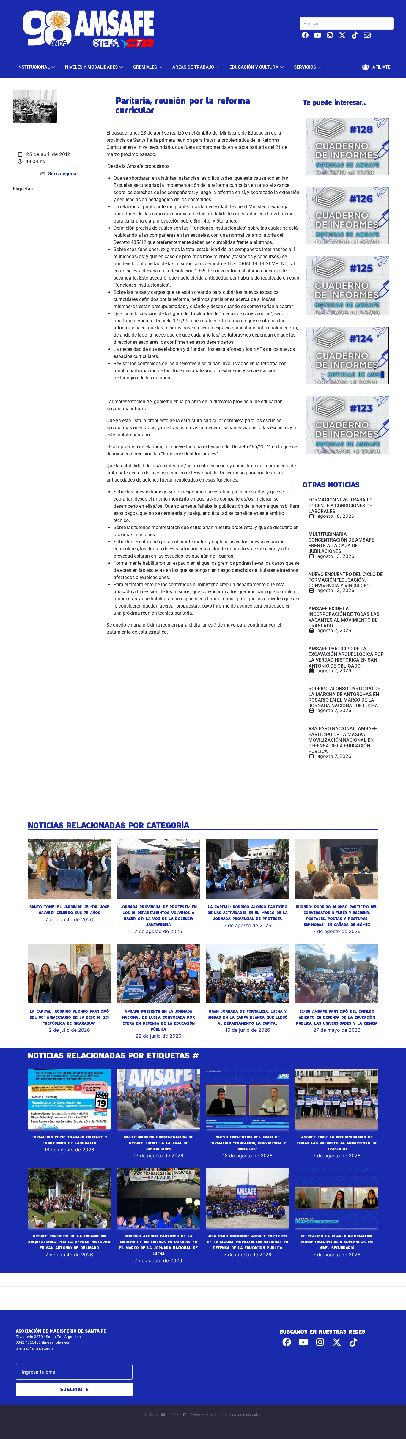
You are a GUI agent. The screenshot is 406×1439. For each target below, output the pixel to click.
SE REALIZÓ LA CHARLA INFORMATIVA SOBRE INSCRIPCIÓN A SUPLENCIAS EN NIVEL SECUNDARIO (336, 1241)
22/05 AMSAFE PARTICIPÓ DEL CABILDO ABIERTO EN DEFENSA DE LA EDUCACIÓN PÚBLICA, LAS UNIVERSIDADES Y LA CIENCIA (336, 1017)
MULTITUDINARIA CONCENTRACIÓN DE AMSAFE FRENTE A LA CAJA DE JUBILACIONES (158, 1142)
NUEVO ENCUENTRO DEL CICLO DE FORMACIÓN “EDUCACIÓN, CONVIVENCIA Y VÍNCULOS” (247, 1142)
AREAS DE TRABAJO (193, 67)
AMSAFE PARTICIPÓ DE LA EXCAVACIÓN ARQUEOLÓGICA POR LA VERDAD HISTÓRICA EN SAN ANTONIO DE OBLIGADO (69, 1241)
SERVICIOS (305, 67)
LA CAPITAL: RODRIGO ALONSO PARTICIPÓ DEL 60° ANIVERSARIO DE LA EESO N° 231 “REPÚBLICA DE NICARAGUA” (69, 1017)
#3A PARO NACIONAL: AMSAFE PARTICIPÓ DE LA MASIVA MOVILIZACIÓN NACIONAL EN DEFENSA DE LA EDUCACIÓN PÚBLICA (247, 1241)
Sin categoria (62, 173)
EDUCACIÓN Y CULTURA (253, 67)
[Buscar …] (347, 23)
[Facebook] (305, 35)
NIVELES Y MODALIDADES (91, 67)
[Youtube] (317, 35)
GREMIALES (145, 67)
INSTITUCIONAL (33, 67)
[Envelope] (367, 35)
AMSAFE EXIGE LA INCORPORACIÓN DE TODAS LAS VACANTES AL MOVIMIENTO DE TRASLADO (336, 1142)
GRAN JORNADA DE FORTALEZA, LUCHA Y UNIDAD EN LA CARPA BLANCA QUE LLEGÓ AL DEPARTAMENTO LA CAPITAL (247, 1017)
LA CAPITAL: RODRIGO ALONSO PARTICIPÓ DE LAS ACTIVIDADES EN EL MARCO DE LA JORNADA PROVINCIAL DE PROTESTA (247, 912)
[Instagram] (330, 35)
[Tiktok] (354, 35)
